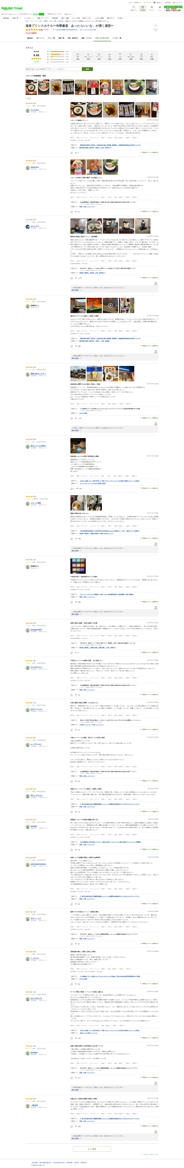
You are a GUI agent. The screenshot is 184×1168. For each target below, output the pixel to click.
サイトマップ (147, 2)
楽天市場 (167, 2)
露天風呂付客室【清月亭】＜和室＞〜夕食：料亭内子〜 (95, 148)
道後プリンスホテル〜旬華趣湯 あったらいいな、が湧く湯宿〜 (70, 26)
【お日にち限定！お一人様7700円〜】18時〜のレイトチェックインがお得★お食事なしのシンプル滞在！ (109, 481)
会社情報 (35, 1162)
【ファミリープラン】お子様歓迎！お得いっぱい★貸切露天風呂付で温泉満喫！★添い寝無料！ (106, 594)
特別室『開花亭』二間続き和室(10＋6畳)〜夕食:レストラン (96, 533)
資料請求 (83, 1162)
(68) (73, 38)
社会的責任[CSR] (59, 1162)
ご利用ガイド (138, 2)
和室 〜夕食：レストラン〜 (87, 206)
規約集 (76, 1162)
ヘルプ (130, 2)
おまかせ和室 (83, 413)
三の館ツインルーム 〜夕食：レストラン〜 (91, 725)
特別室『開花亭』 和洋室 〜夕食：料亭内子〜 (92, 273)
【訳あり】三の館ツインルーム (88, 1033)
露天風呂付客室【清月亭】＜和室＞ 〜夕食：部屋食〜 (94, 341)
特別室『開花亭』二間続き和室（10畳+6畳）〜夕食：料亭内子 (97, 647)
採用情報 (69, 1162)
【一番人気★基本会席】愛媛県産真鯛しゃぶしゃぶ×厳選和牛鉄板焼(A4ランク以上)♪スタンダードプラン (109, 804)
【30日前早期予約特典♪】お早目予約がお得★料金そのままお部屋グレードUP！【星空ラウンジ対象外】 (109, 531)
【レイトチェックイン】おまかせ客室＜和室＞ (92, 483)
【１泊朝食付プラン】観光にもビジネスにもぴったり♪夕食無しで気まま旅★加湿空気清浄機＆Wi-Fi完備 (109, 976)
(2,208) (102, 38)
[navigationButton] (155, 86)
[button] (31, 87)
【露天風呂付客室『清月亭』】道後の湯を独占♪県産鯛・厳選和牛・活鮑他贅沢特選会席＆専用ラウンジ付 (109, 145)
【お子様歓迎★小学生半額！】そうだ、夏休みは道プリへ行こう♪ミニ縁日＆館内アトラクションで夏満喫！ (110, 842)
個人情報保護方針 (45, 1162)
